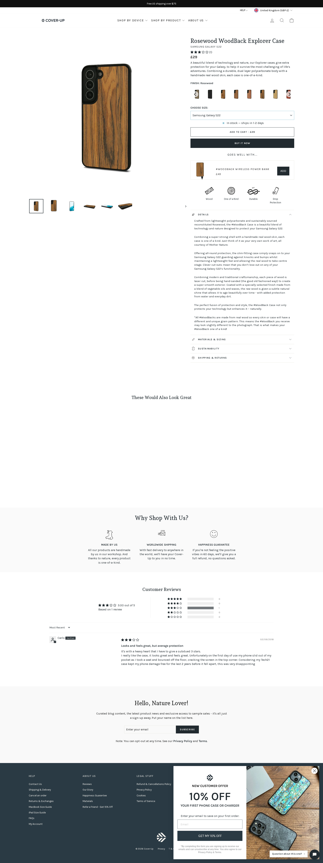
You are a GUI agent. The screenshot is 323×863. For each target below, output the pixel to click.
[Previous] (195, 94)
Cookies (141, 795)
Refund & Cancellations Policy (154, 784)
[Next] (289, 94)
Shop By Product (166, 20)
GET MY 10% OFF (210, 836)
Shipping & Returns (212, 357)
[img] (130, 640)
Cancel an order (37, 795)
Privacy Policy (182, 741)
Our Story (88, 789)
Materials (88, 801)
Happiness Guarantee (95, 795)
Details (203, 214)
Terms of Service (146, 801)
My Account (36, 824)
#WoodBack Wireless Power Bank (243, 169)
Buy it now (242, 143)
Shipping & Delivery (40, 789)
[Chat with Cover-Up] (315, 855)
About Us (196, 20)
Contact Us (35, 784)
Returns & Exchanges (41, 801)
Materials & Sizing (212, 339)
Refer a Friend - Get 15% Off (98, 807)
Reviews (87, 784)
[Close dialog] (314, 771)
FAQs (31, 818)
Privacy (161, 848)
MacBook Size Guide (40, 807)
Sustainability (208, 348)
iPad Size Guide (37, 812)
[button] (199, 52)
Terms (203, 741)
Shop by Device (130, 20)
